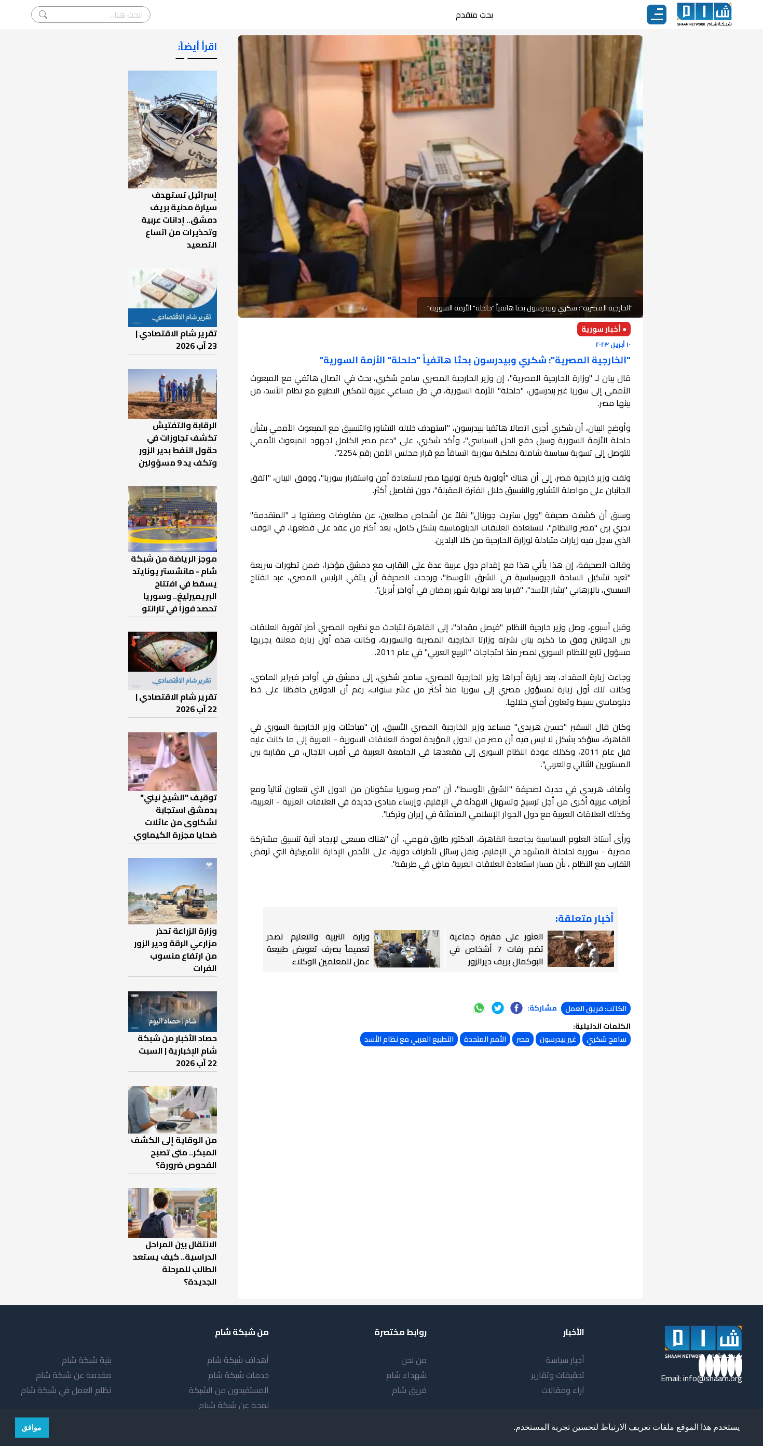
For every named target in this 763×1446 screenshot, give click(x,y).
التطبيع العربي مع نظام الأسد (409, 1039)
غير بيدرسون (558, 1039)
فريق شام (409, 1390)
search (43, 14)
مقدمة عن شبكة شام (73, 1375)
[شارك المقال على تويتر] (498, 1008)
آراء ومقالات (562, 1390)
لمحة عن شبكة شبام (234, 1405)
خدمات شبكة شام (238, 1375)
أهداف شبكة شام (238, 1360)
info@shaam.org (712, 1378)
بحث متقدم (474, 14)
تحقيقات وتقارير (557, 1375)
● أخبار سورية (603, 329)
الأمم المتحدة (485, 1039)
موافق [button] (32, 1427)
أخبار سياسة (565, 1360)
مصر (522, 1039)
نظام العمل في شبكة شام (66, 1390)
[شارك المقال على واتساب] (479, 1008)
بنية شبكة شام (86, 1360)
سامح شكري (606, 1039)
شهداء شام (406, 1375)
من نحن (414, 1360)
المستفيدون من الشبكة (229, 1390)
